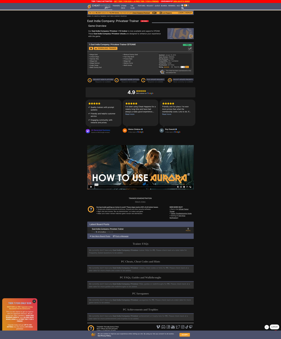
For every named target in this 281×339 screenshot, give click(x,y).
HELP (178, 6)
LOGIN (181, 13)
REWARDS (172, 6)
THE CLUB (132, 7)
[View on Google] (125, 130)
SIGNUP (188, 13)
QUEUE (157, 6)
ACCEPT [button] (185, 335)
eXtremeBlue (102, 232)
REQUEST (150, 6)
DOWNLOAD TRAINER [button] (106, 48)
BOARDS (164, 6)
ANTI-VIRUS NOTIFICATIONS (107, 329)
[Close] (34, 301)
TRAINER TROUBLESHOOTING (108, 327)
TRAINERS (116, 6)
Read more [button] (129, 114)
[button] (91, 48)
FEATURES (141, 6)
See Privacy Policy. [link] (104, 336)
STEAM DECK (123, 7)
